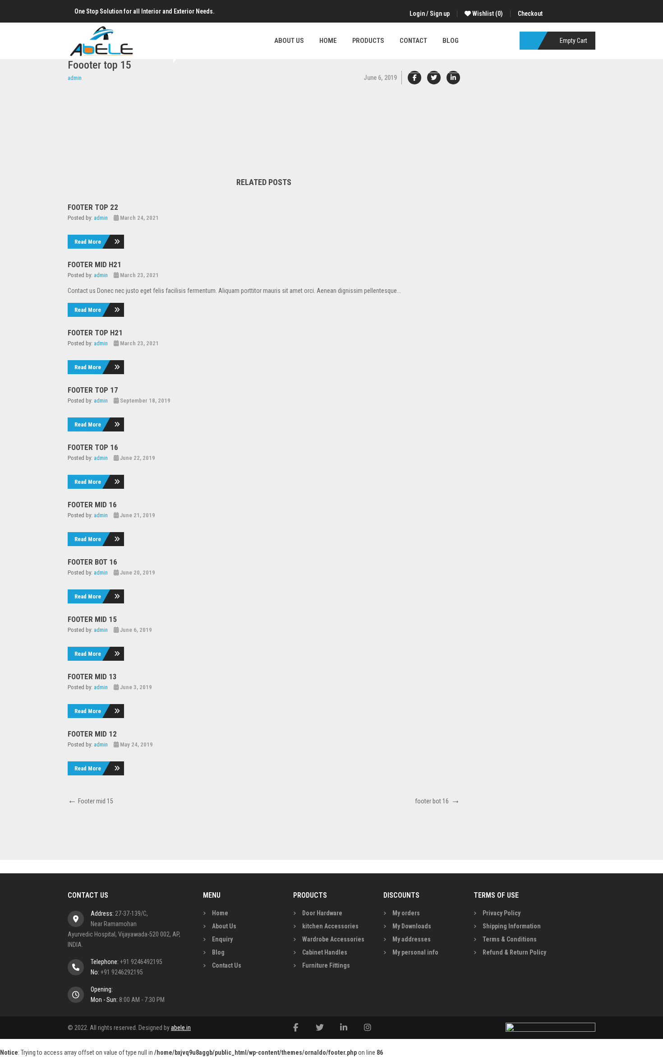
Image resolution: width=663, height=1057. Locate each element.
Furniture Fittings (326, 965)
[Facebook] (414, 77)
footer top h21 (95, 332)
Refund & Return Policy (514, 952)
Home (220, 913)
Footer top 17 (93, 389)
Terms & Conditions (510, 939)
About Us (224, 926)
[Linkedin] (453, 77)
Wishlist (487, 13)
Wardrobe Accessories (333, 939)
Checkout (530, 13)
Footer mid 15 (92, 619)
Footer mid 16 (92, 504)
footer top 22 (93, 207)
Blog (218, 952)
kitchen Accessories (330, 926)
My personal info (415, 952)
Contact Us (226, 965)
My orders (406, 913)
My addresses (411, 939)
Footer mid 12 (92, 733)
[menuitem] (289, 40)
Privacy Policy (501, 913)
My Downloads (411, 926)
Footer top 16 (93, 447)
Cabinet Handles (324, 952)
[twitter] (434, 77)
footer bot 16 (92, 561)
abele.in (181, 1027)
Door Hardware (322, 913)
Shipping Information (512, 926)
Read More (87, 241)
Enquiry (222, 939)
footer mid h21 (94, 264)
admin (75, 77)
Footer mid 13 (92, 676)
